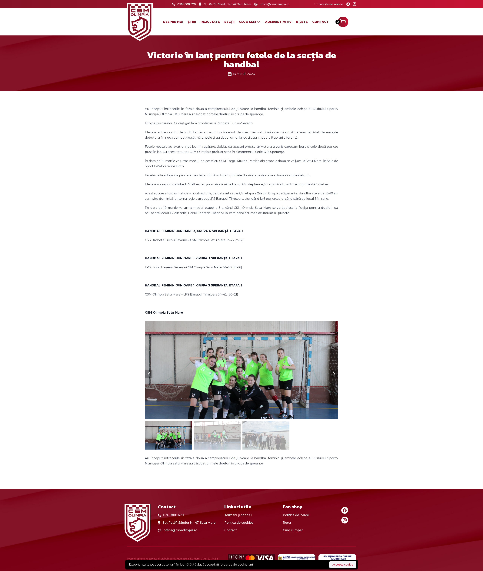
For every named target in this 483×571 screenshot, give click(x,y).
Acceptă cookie (342, 564)
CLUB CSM (247, 22)
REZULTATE (210, 22)
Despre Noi (173, 22)
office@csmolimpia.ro (180, 530)
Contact (320, 22)
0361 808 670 (173, 515)
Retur (287, 522)
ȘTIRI (192, 22)
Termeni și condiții (238, 515)
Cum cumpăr (293, 530)
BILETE (302, 22)
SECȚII (229, 22)
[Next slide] (334, 374)
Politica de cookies (238, 522)
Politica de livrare (296, 515)
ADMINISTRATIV (278, 22)
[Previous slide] (148, 374)
